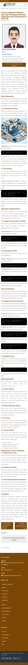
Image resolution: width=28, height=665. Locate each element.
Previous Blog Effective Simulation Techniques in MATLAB (6, 526)
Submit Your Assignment (7, 584)
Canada (3, 641)
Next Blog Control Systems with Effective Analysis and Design (21, 526)
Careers (3, 617)
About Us (4, 587)
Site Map (4, 620)
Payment (4, 604)
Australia (4, 631)
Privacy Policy (5, 590)
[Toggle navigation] (25, 4)
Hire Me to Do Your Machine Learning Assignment (14, 64)
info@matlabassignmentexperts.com (12, 575)
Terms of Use (5, 593)
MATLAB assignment (21, 77)
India (3, 644)
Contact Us (4, 597)
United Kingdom (5, 634)
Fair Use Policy (5, 614)
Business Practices (6, 611)
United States (5, 638)
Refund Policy (5, 600)
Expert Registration (6, 608)
